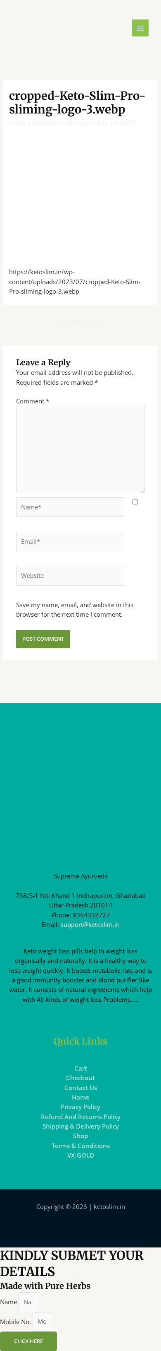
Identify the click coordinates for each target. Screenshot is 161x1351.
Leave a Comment (34, 122)
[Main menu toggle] (140, 27)
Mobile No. (16, 1321)
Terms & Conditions (81, 1145)
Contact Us (80, 1087)
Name (9, 1302)
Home (81, 1097)
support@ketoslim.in (90, 924)
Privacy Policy (80, 1107)
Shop (80, 1135)
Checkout (80, 1078)
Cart (80, 1068)
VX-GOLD (80, 1155)
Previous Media (80, 321)
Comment (32, 401)
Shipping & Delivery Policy (81, 1126)
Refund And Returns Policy (81, 1116)
